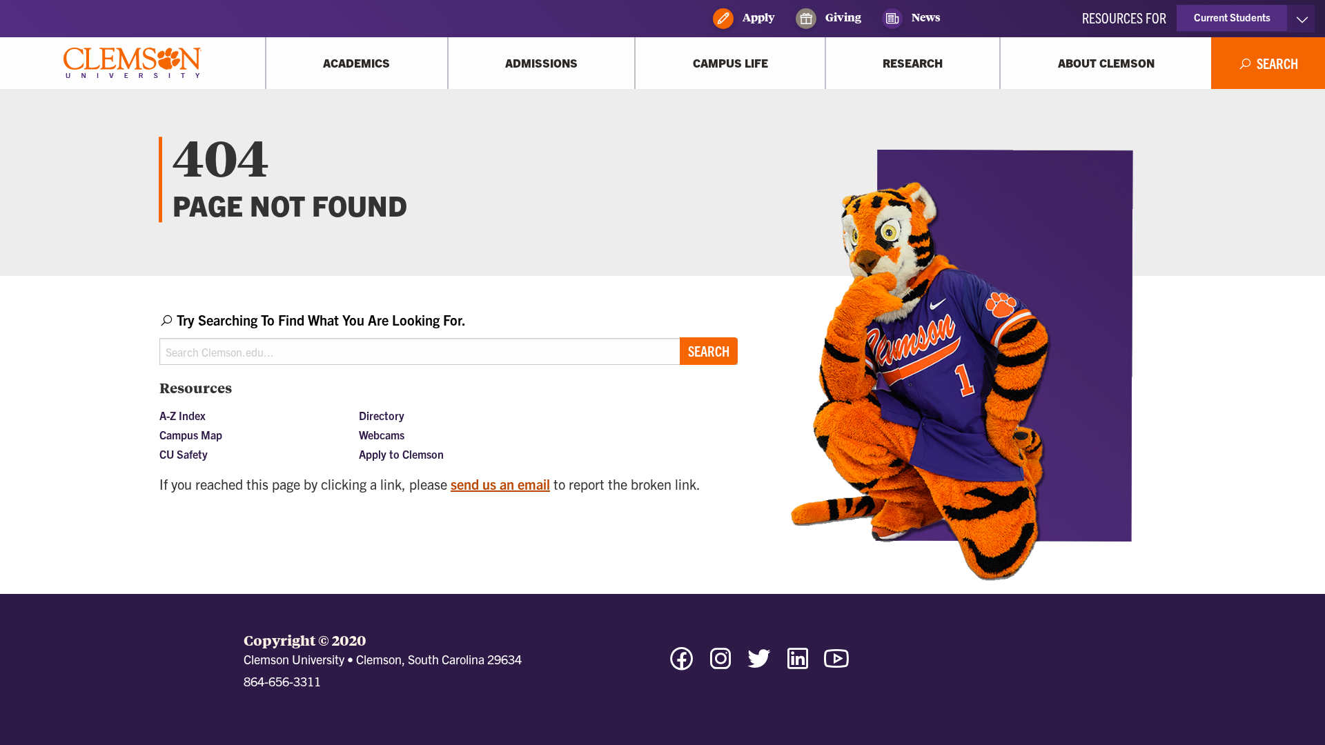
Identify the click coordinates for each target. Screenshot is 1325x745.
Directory (381, 415)
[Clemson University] (132, 63)
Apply (757, 17)
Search (708, 350)
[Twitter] (759, 665)
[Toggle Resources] (1302, 18)
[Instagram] (720, 665)
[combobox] (448, 337)
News (925, 17)
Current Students (1232, 16)
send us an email (500, 484)
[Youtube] (836, 665)
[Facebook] (682, 665)
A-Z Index (182, 415)
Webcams (381, 434)
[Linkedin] (798, 665)
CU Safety (183, 454)
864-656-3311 (282, 681)
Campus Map (190, 434)
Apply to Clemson (401, 454)
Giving (842, 17)
